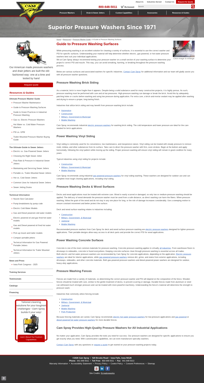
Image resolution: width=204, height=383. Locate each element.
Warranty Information (58, 363)
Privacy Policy (101, 363)
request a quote (101, 345)
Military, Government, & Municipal (76, 218)
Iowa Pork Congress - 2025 (25, 264)
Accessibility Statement (81, 363)
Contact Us (169, 2)
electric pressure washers (99, 125)
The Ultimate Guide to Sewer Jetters (26, 147)
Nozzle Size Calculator (23, 199)
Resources (67, 39)
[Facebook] (107, 368)
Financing (14, 292)
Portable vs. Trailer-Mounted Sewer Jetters (32, 173)
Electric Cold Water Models (25, 208)
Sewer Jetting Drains (22, 187)
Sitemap (151, 363)
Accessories (152, 13)
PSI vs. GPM (19, 132)
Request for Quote (185, 2)
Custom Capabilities (124, 13)
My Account (129, 7)
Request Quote (31, 85)
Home (59, 39)
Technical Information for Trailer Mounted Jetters (31, 251)
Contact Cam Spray (132, 72)
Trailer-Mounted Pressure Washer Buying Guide (31, 138)
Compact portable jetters (24, 238)
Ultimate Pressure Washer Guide (24, 99)
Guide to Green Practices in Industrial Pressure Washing (30, 113)
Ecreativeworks (108, 373)
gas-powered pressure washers (107, 176)
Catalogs (13, 286)
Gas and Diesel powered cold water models (32, 213)
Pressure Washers (67, 13)
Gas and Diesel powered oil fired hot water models (32, 226)
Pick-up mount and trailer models (27, 233)
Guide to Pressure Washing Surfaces (29, 107)
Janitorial (65, 221)
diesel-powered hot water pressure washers (76, 320)
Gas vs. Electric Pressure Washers (29, 120)
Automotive (66, 110)
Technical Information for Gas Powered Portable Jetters (30, 243)
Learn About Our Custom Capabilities (31, 338)
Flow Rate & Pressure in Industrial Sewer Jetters (31, 162)
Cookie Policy (117, 363)
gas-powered (181, 317)
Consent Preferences (135, 363)
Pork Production (68, 312)
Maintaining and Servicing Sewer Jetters (31, 168)
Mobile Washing (68, 120)
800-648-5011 (108, 7)
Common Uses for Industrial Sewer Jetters (32, 182)
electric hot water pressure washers (129, 317)
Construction (66, 114)
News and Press (16, 261)
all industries (165, 248)
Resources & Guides (180, 13)
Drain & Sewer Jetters (95, 13)
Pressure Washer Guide (82, 39)
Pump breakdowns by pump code (28, 203)
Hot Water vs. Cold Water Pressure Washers (29, 125)
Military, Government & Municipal (76, 117)
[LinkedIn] (102, 368)
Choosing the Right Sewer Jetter (27, 156)
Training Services (17, 272)
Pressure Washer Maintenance (26, 103)
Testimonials (15, 279)
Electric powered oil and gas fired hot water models (32, 219)
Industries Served (154, 2)
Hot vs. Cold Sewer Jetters (25, 178)
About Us (139, 2)
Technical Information (19, 195)
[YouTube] (96, 368)
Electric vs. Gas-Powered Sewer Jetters (31, 151)
